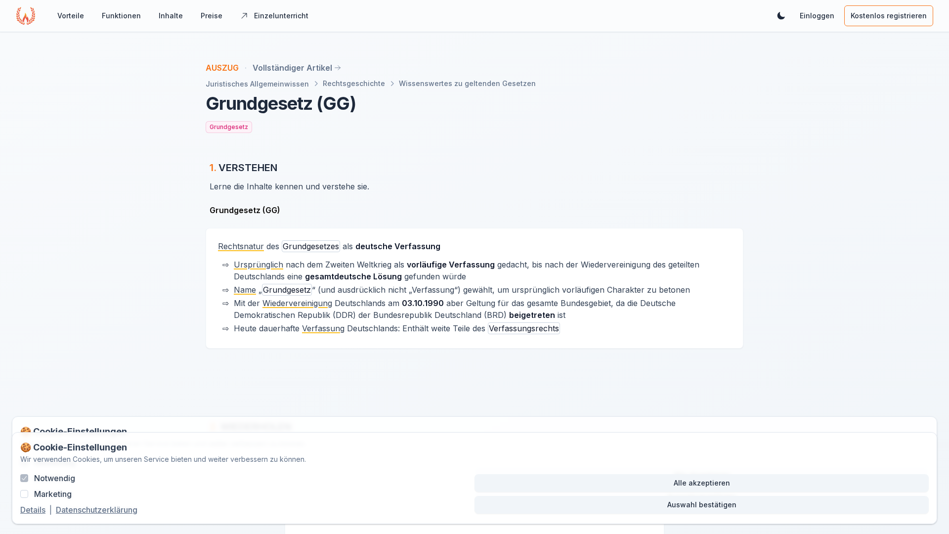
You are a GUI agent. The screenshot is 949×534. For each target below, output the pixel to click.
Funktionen (121, 15)
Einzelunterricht (281, 15)
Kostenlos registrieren (889, 15)
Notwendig (54, 478)
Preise (211, 15)
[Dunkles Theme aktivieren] (781, 16)
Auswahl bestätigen (701, 504)
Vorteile (70, 15)
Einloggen (817, 15)
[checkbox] (24, 478)
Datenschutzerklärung (96, 510)
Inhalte (171, 15)
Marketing (53, 494)
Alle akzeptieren (702, 483)
